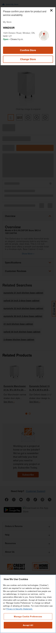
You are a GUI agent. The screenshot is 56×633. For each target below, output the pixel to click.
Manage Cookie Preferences (28, 616)
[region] (28, 604)
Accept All (28, 625)
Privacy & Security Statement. (19, 608)
